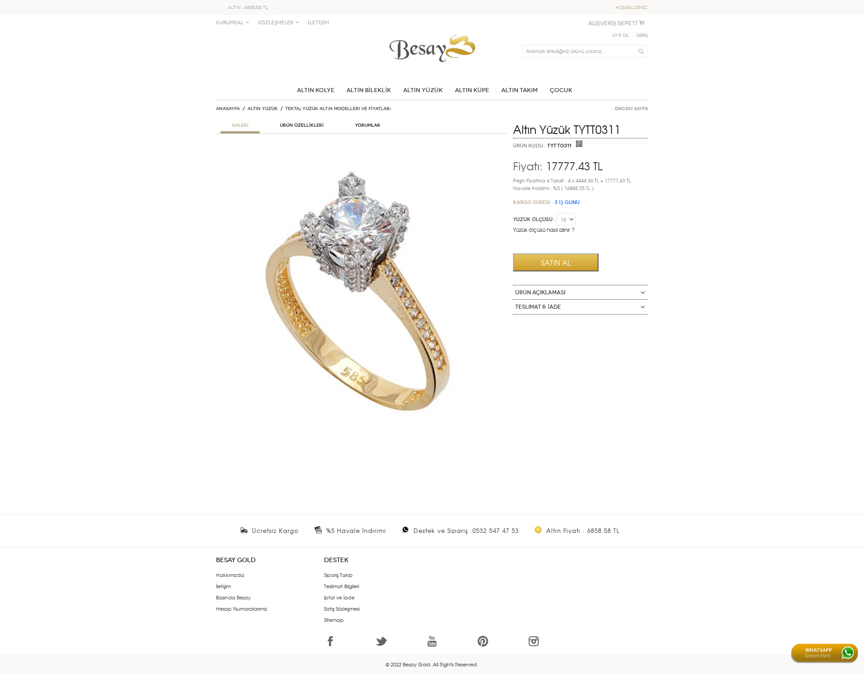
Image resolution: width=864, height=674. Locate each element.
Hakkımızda (230, 574)
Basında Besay (233, 597)
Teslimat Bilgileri (341, 586)
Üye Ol (620, 35)
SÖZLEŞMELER (275, 23)
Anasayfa (228, 108)
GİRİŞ (642, 35)
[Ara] (640, 51)
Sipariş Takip (338, 574)
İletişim (223, 586)
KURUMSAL (229, 23)
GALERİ (240, 125)
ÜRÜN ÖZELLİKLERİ (302, 125)
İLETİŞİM (318, 23)
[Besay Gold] (432, 32)
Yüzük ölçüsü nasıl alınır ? (544, 230)
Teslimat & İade (538, 307)
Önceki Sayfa (631, 108)
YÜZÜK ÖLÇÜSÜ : (534, 219)
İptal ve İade (339, 597)
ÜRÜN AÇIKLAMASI (540, 292)
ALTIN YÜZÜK (263, 108)
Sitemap (334, 619)
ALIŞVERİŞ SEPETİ (612, 23)
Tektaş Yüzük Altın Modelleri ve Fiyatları (338, 108)
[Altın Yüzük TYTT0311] (361, 151)
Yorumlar (367, 125)
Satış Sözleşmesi (342, 608)
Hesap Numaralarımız (241, 608)
